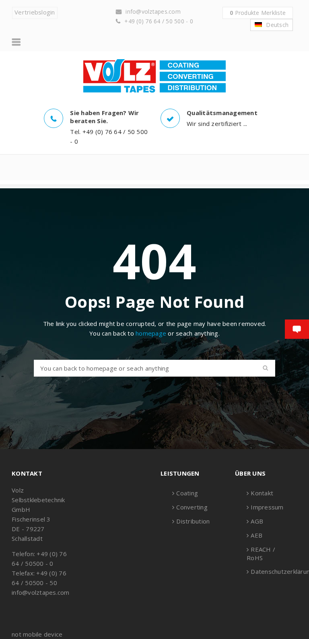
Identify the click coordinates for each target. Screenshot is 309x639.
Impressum (267, 507)
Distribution (193, 521)
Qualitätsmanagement (222, 113)
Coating (187, 493)
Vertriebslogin (34, 12)
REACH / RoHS (261, 553)
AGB (257, 521)
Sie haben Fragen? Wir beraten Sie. (104, 117)
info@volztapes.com (153, 11)
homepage (151, 333)
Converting (192, 507)
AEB (256, 535)
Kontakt (262, 493)
